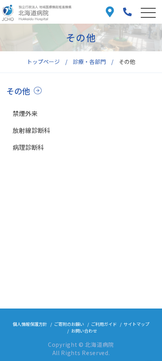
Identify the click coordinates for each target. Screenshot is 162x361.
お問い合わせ (84, 330)
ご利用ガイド (104, 324)
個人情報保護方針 (30, 324)
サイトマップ (136, 324)
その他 (18, 91)
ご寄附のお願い (69, 324)
